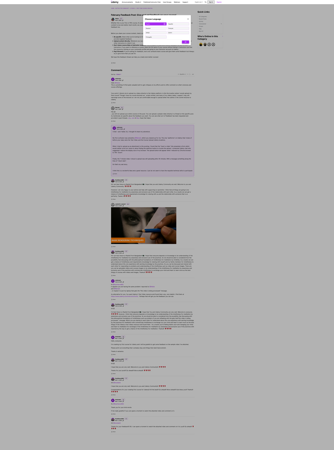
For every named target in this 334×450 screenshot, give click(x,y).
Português (149, 37)
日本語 (148, 32)
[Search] (205, 2)
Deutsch (148, 28)
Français (170, 28)
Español (170, 24)
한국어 (170, 32)
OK (185, 42)
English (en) (198, 2)
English (148, 24)
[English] (115, 2)
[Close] (188, 19)
